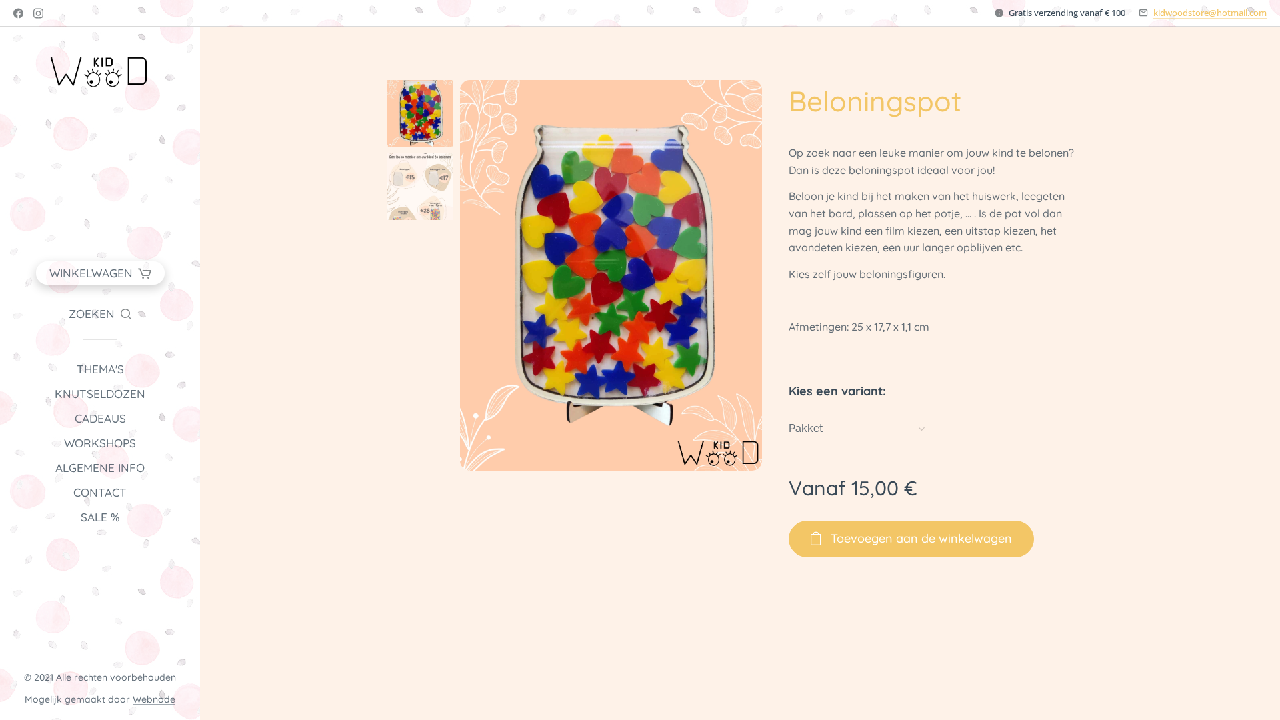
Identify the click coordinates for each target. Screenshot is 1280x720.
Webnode (154, 699)
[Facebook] (18, 13)
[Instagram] (38, 13)
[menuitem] (100, 369)
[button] (100, 314)
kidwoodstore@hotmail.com (1210, 13)
